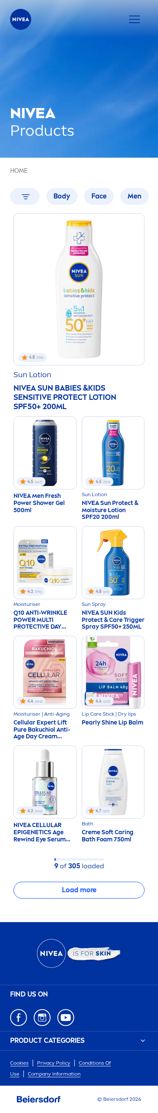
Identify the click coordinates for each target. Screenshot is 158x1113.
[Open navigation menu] (134, 19)
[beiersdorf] (39, 1099)
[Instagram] (42, 1017)
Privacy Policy (53, 1063)
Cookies (19, 1063)
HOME (19, 170)
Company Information (54, 1074)
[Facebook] (18, 1017)
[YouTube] (65, 1017)
